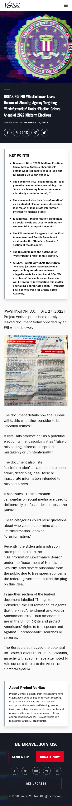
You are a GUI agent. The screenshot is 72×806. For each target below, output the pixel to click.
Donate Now (50, 757)
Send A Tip (20, 757)
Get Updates (36, 783)
